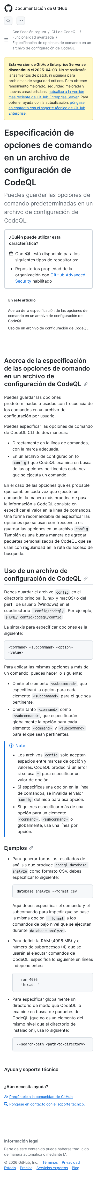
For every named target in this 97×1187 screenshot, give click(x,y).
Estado (10, 1168)
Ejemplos (15, 848)
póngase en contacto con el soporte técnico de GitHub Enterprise (47, 107)
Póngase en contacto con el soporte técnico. (47, 1104)
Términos (50, 1162)
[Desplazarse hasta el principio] (85, 1175)
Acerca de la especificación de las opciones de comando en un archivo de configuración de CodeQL (47, 372)
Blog (75, 1168)
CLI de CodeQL (64, 32)
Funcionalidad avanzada (33, 37)
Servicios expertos (52, 1168)
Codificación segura (29, 32)
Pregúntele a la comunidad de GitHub (41, 1096)
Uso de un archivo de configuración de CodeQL (42, 574)
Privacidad (71, 1162)
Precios (26, 1168)
